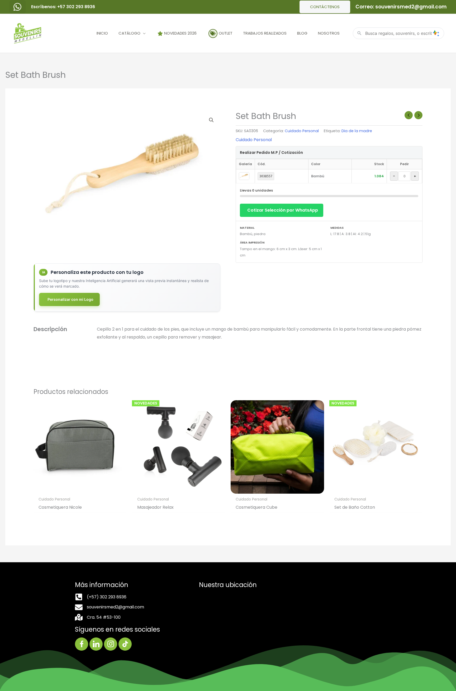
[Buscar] (436, 33)
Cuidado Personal (302, 131)
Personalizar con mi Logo (70, 299)
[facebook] (17, 7)
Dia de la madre (356, 131)
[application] (143, 33)
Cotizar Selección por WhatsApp (282, 210)
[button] (211, 120)
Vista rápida (80, 489)
